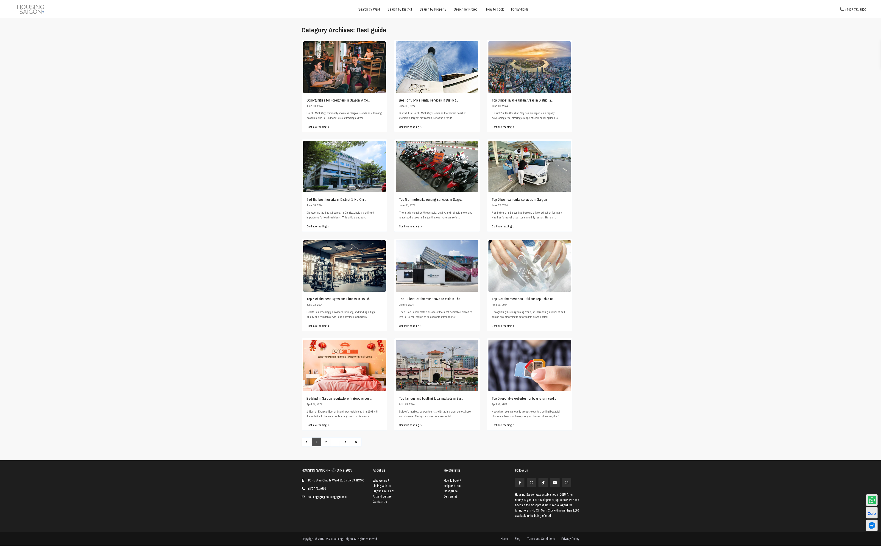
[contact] (872, 525)
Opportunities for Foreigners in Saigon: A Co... (338, 100)
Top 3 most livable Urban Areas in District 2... (522, 100)
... (365, 118)
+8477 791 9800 (855, 9)
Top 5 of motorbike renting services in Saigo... (431, 199)
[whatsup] (531, 482)
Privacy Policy (570, 539)
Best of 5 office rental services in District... (428, 100)
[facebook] (519, 482)
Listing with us (382, 486)
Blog (518, 539)
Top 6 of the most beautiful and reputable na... (523, 298)
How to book (495, 9)
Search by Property (433, 9)
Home (504, 539)
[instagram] (566, 482)
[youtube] (555, 482)
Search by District (400, 9)
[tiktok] (543, 482)
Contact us (380, 502)
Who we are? (381, 480)
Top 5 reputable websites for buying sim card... (524, 398)
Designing (450, 496)
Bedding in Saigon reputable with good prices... (339, 398)
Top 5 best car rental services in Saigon (519, 199)
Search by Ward (369, 9)
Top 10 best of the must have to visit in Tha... (430, 298)
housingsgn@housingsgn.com (327, 497)
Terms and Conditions (541, 539)
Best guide (451, 491)
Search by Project (466, 9)
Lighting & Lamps (384, 491)
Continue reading (316, 127)
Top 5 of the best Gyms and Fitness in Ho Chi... (339, 298)
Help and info (452, 486)
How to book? (452, 480)
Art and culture (382, 496)
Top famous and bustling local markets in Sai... (431, 398)
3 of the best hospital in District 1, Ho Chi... (336, 199)
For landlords (520, 9)
